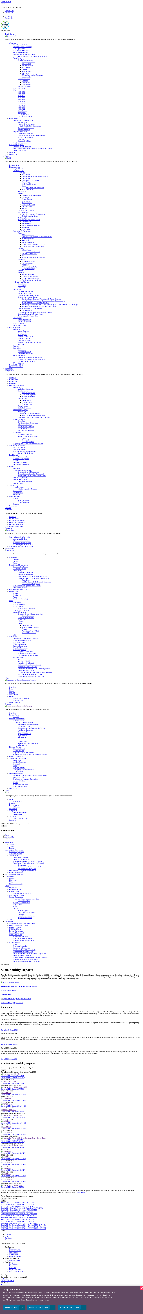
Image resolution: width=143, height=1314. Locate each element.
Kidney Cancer (27, 199)
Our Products (13, 1254)
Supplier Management (20, 648)
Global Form (5, 1279)
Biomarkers (25, 240)
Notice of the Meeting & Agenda (28, 724)
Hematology (22, 191)
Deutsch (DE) (9, 13)
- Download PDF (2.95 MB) (19, 1223)
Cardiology (21, 173)
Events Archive (18, 700)
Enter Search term (7, 824)
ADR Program (18, 771)
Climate (16, 593)
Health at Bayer (14, 165)
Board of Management (25, 60)
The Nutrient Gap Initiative (26, 361)
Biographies (22, 113)
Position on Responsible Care (27, 667)
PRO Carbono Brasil (24, 428)
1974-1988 (21, 103)
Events (15, 498)
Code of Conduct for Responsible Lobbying (32, 576)
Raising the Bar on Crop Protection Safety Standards (35, 672)
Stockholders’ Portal (24, 726)
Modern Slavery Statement (26, 608)
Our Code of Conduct (20, 52)
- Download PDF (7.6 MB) (22, 1208)
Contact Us (8, 18)
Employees (17, 603)
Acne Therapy (26, 229)
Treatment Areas (18, 171)
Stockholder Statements (25, 730)
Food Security (14, 455)
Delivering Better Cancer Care (28, 316)
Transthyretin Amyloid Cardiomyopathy (35, 176)
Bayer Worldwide (19, 88)
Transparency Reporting (25, 572)
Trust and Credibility (24, 352)
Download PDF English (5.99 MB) (12, 1112)
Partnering (21, 271)
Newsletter (12, 1268)
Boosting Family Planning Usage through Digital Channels (41, 299)
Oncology (21, 193)
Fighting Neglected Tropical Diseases (30, 308)
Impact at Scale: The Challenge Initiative (35, 303)
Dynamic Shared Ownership (22, 47)
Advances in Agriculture (17, 445)
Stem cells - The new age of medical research (37, 237)
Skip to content (6, 2)
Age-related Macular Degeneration (33, 214)
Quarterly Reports (19, 749)
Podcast (16, 504)
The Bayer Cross (23, 115)
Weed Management (28, 393)
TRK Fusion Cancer (28, 205)
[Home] (5, 28)
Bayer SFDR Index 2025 (9, 1059)
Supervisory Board (24, 79)
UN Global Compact (20, 644)
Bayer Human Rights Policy (27, 653)
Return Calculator (19, 768)
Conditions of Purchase (25, 133)
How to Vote (22, 737)
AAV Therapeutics (28, 235)
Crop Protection (23, 391)
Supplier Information (20, 131)
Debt (15, 766)
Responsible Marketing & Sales (28, 655)
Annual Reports (18, 751)
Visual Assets (13, 694)
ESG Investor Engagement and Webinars (27, 586)
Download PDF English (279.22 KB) (13, 1128)
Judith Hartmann (27, 66)
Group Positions (18, 657)
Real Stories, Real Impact (21, 50)
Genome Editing (27, 402)
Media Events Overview (21, 698)
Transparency (17, 318)
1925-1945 (21, 98)
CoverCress (21, 421)
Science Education (28, 616)
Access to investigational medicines (33, 257)
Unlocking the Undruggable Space (33, 246)
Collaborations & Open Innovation (24, 451)
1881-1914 (21, 94)
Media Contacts (14, 702)
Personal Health (14, 327)
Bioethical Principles (24, 661)
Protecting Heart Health (25, 337)
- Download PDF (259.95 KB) (17, 1202)
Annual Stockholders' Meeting (23, 722)
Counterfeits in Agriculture (22, 470)
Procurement (13, 118)
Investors (8, 704)
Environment (13, 591)
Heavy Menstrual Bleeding (31, 225)
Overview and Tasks (28, 62)
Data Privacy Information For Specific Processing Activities (33, 148)
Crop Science (13, 1253)
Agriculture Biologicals (25, 389)
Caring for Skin (23, 333)
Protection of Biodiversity (26, 663)
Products (16, 346)
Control (15, 783)
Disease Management (29, 395)
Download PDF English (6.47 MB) (12, 1083)
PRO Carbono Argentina (26, 427)
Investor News (14, 715)
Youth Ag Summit (24, 502)
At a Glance (13, 557)
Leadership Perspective (25, 291)
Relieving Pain (22, 335)
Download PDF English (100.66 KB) (13, 1095)
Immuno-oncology (28, 274)
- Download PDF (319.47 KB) (17, 1212)
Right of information (24, 734)
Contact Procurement (20, 143)
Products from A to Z (16, 526)
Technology (21, 259)
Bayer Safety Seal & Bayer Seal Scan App (32, 476)
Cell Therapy (22, 286)
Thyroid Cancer (27, 206)
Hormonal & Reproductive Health (29, 220)
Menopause (25, 227)
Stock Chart (17, 760)
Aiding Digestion (23, 331)
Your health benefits (20, 818)
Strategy (16, 559)
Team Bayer (17, 58)
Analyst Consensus (19, 762)
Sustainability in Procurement (23, 120)
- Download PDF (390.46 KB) (17, 1221)
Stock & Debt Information (17, 758)
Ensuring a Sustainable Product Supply (30, 314)
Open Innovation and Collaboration (21, 546)
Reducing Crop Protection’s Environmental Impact (34, 417)
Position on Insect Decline (26, 670)
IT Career (16, 807)
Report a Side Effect (16, 365)
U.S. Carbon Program (25, 425)
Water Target (22, 412)
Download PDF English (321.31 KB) (13, 1164)
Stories (11, 691)
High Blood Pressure (29, 184)
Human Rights (18, 606)
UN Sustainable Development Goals (30, 674)
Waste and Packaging (20, 599)
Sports (20, 623)
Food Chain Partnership (21, 464)
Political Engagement (20, 587)
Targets (15, 561)
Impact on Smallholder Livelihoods (33, 415)
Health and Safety (19, 604)
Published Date (6, 1198)
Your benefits (13, 816)
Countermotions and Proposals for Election (32, 728)
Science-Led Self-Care (25, 353)
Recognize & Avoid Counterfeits (28, 472)
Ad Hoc (16, 717)
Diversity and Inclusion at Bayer (24, 54)
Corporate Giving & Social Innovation (30, 614)
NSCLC (24, 208)
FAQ (23, 255)
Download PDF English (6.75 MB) (12, 1076)
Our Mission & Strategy (21, 45)
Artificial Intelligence (29, 261)
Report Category (6, 1068)
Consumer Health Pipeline (22, 543)
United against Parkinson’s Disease (33, 244)
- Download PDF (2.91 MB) (23, 1229)
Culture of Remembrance (26, 618)
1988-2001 (21, 105)
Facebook (8, 1238)
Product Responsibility (20, 477)
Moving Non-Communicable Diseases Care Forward (35, 312)
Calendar (12, 152)
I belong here (17, 814)
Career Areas (17, 801)
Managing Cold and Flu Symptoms (29, 342)
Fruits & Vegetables (24, 408)
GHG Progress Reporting (26, 430)
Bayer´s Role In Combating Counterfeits (31, 474)
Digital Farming (23, 406)
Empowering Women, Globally (28, 297)
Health (7, 156)
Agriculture (9, 369)
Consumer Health (15, 1251)
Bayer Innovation (23, 500)
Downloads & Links (24, 141)
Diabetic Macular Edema (30, 216)
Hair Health (21, 344)
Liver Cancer (26, 201)
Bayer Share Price (15, 1270)
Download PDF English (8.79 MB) (12, 1089)
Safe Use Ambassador (25, 481)
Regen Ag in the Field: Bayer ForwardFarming (28, 444)
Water (24, 438)
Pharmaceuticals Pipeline (21, 541)
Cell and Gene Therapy (21, 282)
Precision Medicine (28, 242)
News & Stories (18, 323)
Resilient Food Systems (21, 459)
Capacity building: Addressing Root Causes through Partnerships (43, 301)
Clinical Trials (26, 250)
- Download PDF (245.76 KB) (17, 1215)
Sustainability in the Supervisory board (26, 638)
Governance (13, 636)
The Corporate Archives (25, 116)
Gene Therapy (22, 284)
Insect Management (28, 396)
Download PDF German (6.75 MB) (13, 1078)
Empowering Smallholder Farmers (29, 413)
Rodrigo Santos (27, 71)
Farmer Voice (13, 379)
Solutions (16, 329)
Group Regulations (19, 650)
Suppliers (16, 468)
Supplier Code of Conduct (26, 124)
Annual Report (80, 1192)
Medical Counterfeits (16, 367)
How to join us (14, 805)
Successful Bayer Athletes (30, 627)
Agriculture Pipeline (20, 539)
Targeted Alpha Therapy (30, 276)
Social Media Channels (16, 1271)
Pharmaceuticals (14, 167)
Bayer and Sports (27, 625)
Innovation (17, 348)
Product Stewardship (20, 479)
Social (11, 601)
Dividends (16, 764)
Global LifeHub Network (26, 453)
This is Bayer (9, 34)
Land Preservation (28, 442)
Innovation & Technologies (22, 231)
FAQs (20, 739)
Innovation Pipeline (19, 449)
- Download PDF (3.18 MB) (19, 1214)
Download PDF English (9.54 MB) (12, 1147)
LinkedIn (8, 1234)
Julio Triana (26, 73)
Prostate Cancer (27, 203)
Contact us (12, 820)
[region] (71, 1300)
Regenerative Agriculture (17, 385)
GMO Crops (17, 491)
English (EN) (9, 11)
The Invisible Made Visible (35, 188)
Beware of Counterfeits (17, 522)
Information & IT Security (22, 147)
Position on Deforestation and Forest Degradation (34, 669)
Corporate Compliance (16, 145)
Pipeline (20, 248)
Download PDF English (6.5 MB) (12, 1140)
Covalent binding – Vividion (31, 280)
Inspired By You (18, 169)
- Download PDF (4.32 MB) (19, 1217)
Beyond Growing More (21, 457)
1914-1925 (21, 96)
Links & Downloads (20, 786)
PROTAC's (25, 265)
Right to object (22, 736)
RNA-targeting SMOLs (29, 267)
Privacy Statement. (45, 1300)
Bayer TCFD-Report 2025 (9, 1044)
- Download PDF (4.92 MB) (23, 1227)
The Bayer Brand (19, 49)
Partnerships (22, 350)
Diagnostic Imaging (28, 269)
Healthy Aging (22, 218)
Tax (14, 635)
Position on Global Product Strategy (29, 665)
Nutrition (16, 461)
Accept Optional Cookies (69, 1307)
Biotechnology (27, 400)
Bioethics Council (19, 642)
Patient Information (19, 325)
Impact (15, 563)
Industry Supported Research (27, 489)
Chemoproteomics (28, 263)
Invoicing (21, 139)
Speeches (12, 693)
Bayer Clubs (22, 620)
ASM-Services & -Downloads (28, 743)
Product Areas (14, 519)
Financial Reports (15, 747)
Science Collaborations (25, 574)
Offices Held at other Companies (32, 75)
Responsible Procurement (26, 128)
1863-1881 (21, 92)
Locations (8, 16)
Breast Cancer (26, 197)
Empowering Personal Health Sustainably (31, 359)
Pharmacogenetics (28, 239)
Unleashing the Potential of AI (23, 545)
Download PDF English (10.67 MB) (13, 1117)
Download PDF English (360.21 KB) (13, 1100)
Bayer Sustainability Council (22, 640)
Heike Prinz (26, 69)
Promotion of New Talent (30, 631)
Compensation (26, 77)
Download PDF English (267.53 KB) (13, 1159)
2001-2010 (21, 107)
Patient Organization (24, 320)
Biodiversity (17, 432)
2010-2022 (21, 109)
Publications (13, 381)
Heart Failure (26, 182)
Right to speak (22, 732)
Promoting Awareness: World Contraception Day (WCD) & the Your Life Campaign (50, 304)
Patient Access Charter (25, 293)
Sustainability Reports (20, 567)
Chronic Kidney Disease (26, 210)
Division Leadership (24, 86)
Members (25, 81)
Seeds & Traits (22, 398)
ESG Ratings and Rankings (18, 589)
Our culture (13, 803)
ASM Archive (22, 745)
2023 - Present (22, 111)
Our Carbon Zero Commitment (28, 423)
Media (7, 678)
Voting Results (22, 741)
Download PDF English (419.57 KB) (13, 1106)
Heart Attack (26, 174)
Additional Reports (19, 569)
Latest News (13, 1266)
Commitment (26, 580)
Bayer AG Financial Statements (23, 753)
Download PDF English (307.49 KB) (13, 1134)
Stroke (24, 186)
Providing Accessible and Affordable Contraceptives (39, 306)
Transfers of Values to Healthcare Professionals (33, 578)
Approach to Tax (19, 781)
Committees (26, 82)
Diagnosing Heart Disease (30, 180)
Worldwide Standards (33, 252)
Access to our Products (21, 610)
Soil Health (25, 440)
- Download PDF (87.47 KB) (17, 1206)
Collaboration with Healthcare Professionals (36, 582)
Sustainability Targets (20, 410)
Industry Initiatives (24, 130)
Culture (20, 621)
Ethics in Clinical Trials (29, 254)
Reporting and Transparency (18, 565)
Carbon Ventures (18, 419)
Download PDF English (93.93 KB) (13, 1153)
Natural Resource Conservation (28, 436)
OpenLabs (16, 494)
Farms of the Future (19, 447)
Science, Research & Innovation (19, 537)
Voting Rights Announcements (23, 769)
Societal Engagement (20, 612)
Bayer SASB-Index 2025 (9, 1030)
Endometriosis (26, 223)
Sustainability (17, 289)
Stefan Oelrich (26, 67)
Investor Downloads (16, 756)
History (15, 90)
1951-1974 (21, 101)
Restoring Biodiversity (25, 434)
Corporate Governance (16, 773)
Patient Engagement (24, 321)
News (11, 689)
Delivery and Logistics (25, 137)
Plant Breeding (27, 404)
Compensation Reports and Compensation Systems (30, 754)
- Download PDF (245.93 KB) (17, 1204)
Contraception (26, 222)
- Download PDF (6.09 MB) (19, 1210)
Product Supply (18, 483)
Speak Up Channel (19, 150)
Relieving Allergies (24, 338)
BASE (20, 659)
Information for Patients (17, 520)
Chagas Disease (27, 310)
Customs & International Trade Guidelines (31, 135)
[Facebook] (1, 1284)
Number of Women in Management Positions (32, 56)
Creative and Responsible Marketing (30, 357)
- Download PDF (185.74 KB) (17, 1219)
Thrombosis (26, 178)
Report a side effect (7, 1281)
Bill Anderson (26, 64)
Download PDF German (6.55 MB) (13, 1142)
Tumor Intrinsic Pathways (30, 278)
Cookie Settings (11, 1307)
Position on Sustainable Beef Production (31, 676)
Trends (20, 233)
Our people (13, 811)
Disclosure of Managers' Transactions (25, 779)
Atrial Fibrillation (27, 189)
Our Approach (22, 122)
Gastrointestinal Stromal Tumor (32, 195)
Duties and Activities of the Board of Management (30, 775)
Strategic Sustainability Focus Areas (29, 126)
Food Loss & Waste (19, 462)
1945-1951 (21, 99)
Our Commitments (19, 355)
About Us (12, 43)
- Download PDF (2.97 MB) (23, 1225)
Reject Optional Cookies (38, 1307)
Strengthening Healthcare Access (28, 295)
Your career (13, 809)
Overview (12, 378)
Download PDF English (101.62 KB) (13, 1123)
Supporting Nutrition (24, 340)
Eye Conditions (23, 212)
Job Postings (13, 1264)
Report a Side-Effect (16, 524)
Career (7, 790)
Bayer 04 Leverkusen (29, 633)
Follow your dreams (20, 812)
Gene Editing (22, 288)
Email (7, 1236)
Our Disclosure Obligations (31, 584)
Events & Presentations (16, 719)
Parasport (25, 629)
